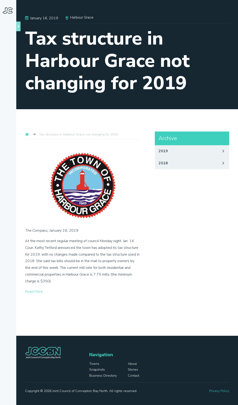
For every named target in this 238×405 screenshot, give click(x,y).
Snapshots (12, 170)
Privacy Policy (219, 391)
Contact (10, 228)
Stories (9, 187)
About (14, 153)
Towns (15, 143)
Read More (34, 291)
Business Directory (11, 208)
